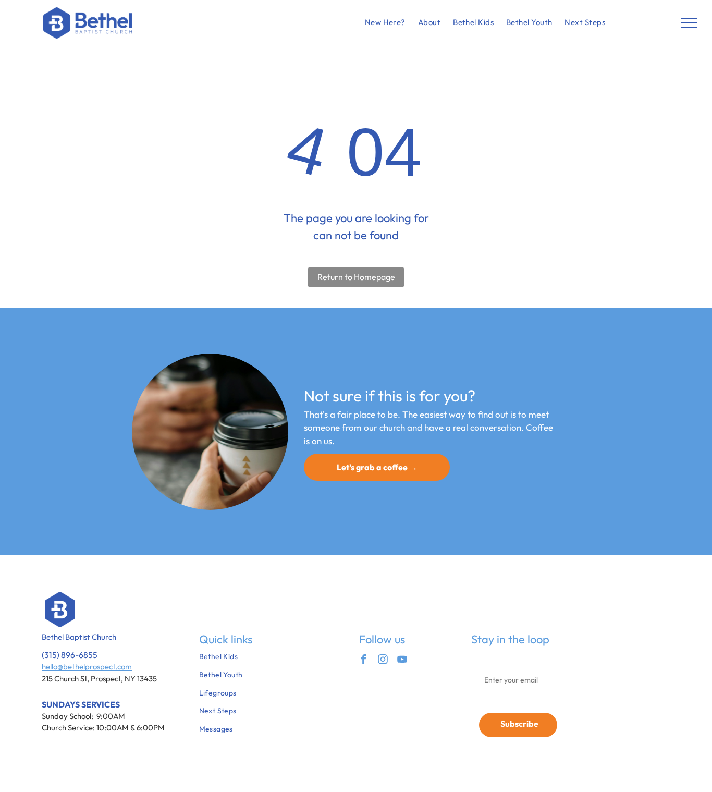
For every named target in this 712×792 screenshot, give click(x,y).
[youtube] (402, 660)
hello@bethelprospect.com (87, 667)
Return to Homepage (356, 277)
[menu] (689, 22)
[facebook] (363, 660)
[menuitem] (385, 23)
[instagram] (382, 660)
